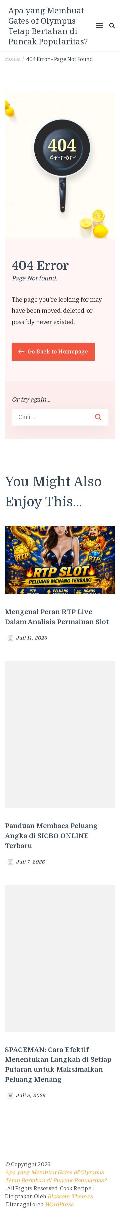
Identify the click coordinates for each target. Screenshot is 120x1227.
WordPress (59, 1205)
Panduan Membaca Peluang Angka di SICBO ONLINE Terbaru (51, 836)
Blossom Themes (70, 1197)
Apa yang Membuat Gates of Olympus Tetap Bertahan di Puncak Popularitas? (48, 26)
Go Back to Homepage (57, 352)
